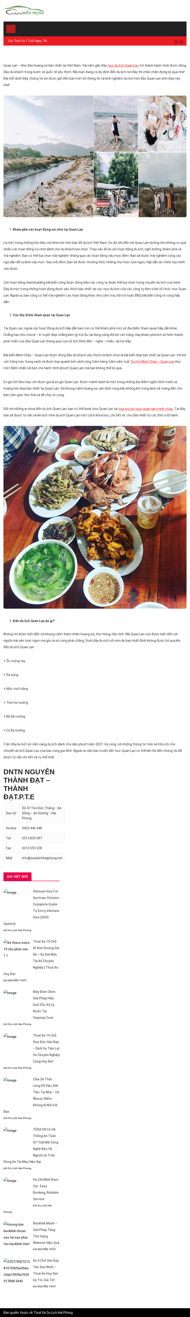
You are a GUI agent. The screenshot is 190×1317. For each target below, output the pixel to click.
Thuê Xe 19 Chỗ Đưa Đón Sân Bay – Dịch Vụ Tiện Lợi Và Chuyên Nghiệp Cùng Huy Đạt (46, 1048)
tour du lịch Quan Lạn (123, 65)
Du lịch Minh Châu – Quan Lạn (152, 361)
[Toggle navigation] (10, 29)
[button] (176, 42)
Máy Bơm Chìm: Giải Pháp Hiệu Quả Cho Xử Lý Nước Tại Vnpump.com (44, 1005)
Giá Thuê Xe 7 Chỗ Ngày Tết (27, 41)
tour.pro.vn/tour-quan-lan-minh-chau (145, 409)
